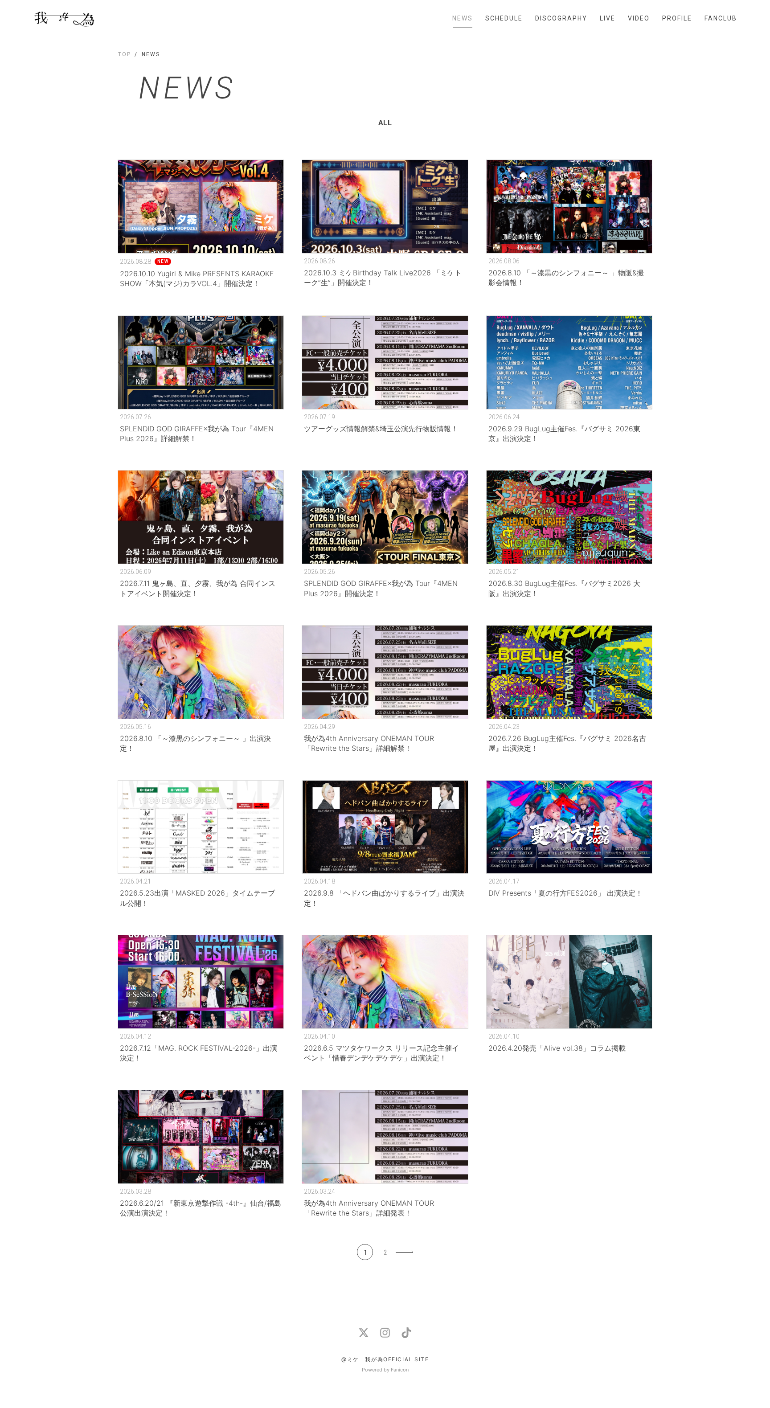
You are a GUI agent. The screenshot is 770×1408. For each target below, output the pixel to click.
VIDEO (639, 18)
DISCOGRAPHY (561, 18)
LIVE (607, 18)
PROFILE (677, 18)
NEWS (462, 18)
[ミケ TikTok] (406, 1332)
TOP (124, 54)
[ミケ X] (363, 1332)
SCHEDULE (504, 18)
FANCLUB (720, 18)
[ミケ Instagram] (385, 1332)
